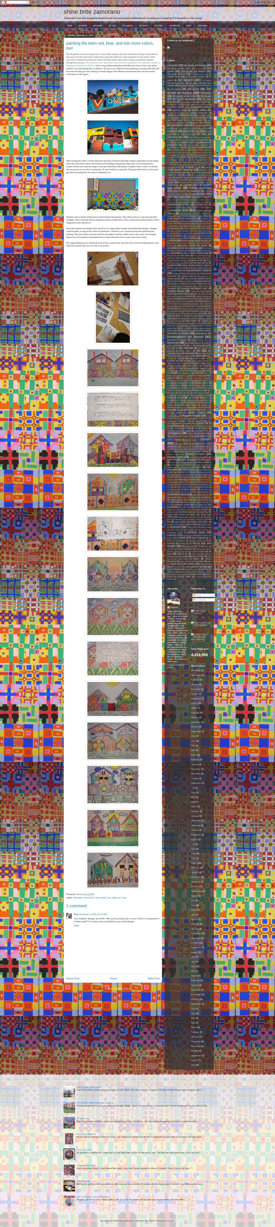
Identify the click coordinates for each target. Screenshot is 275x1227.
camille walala (182, 165)
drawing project (188, 241)
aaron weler (204, 104)
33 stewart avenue (198, 74)
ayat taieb (180, 147)
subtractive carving (174, 524)
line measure (203, 353)
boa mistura (101, 897)
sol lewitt (201, 507)
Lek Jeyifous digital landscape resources (95, 1103)
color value (178, 196)
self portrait (172, 497)
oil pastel (200, 423)
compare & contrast (201, 202)
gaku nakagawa (184, 268)
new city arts (175, 418)
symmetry (175, 526)
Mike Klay (179, 393)
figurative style (197, 260)
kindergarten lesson (176, 340)
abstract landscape (198, 113)
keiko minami (203, 326)
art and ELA (88, 897)
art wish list (174, 25)
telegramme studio (174, 532)
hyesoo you (203, 286)
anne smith (182, 128)
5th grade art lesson (184, 99)
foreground (172, 265)
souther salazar (185, 510)
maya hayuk (188, 380)
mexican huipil (193, 388)
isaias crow (172, 299)
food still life (202, 263)
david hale (205, 226)
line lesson (190, 353)
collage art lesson (200, 188)
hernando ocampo (191, 283)
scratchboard (172, 489)
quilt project (205, 459)
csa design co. (175, 221)
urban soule (196, 554)
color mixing (190, 194)
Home (113, 978)
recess (206, 465)
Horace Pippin (206, 283)
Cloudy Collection (187, 182)
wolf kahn (193, 572)
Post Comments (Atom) (119, 988)
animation (170, 128)
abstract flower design (176, 113)
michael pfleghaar (181, 390)
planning (205, 449)
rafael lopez (174, 465)
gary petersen (199, 268)
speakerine (184, 512)
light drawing (203, 348)
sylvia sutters (206, 524)
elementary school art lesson (192, 245)
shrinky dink (188, 502)
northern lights (191, 421)
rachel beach (175, 462)
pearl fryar (190, 444)
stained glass (183, 517)
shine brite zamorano (92, 11)
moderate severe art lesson (177, 400)
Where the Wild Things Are (177, 572)
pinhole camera (183, 449)
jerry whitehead (198, 309)
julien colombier (192, 318)
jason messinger (196, 301)
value (185, 556)
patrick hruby (191, 440)
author (184, 145)
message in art (180, 388)
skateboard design (181, 505)
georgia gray (195, 273)
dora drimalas (206, 238)
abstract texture (173, 115)
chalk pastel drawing (179, 169)
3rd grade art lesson (189, 90)
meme (199, 385)
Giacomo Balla (187, 276)
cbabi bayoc (175, 167)
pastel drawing (174, 440)
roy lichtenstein (188, 482)
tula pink (204, 551)
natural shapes (196, 412)
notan (201, 421)
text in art (171, 538)
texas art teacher (202, 535)
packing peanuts (193, 433)
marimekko (171, 371)
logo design (182, 358)
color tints (205, 194)
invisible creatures (202, 296)
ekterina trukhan (181, 243)
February (195, 680)
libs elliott (171, 348)
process (193, 457)
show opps (203, 25)
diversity (204, 236)
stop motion (180, 522)
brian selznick (193, 160)
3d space (185, 80)
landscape (173, 342)
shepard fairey (173, 502)
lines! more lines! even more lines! (92, 1197)
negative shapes (191, 415)
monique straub (173, 403)
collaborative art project (197, 185)
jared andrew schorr (177, 301)
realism (185, 465)
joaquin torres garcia (192, 313)
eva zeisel (198, 255)
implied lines (201, 288)
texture (182, 537)
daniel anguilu (185, 223)
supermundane (191, 524)
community (171, 202)
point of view (172, 451)
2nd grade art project (177, 74)
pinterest (195, 449)
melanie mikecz (201, 383)
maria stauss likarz (202, 368)
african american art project (195, 118)
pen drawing (204, 444)
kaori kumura (172, 323)
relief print (196, 467)
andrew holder (202, 125)
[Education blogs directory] (201, 639)
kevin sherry (206, 328)
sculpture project (188, 489)
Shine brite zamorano (175, 45)
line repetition (172, 356)
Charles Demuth (196, 173)
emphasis (179, 253)
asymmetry (185, 142)
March (194, 708)
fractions (184, 265)
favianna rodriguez (181, 260)
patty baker (179, 444)
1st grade (172, 65)
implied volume (183, 294)
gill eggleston (202, 276)
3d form (189, 77)
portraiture (203, 451)
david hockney (173, 228)
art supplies (127, 25)
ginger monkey (173, 278)
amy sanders (180, 123)
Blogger (170, 1221)
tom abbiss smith (180, 549)
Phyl (76, 914)
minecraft (190, 393)
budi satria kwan (185, 162)
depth (200, 231)
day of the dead (204, 228)
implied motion (175, 291)
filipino (209, 260)
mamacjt (179, 363)
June (193, 741)
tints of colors (188, 546)
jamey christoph (204, 299)
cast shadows (206, 165)
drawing (173, 240)
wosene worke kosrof (178, 574)
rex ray (184, 475)
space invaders (201, 509)
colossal (173, 200)
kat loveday (196, 323)
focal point (188, 263)
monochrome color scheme (195, 402)
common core (204, 200)
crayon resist (191, 218)
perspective (172, 446)
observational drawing (183, 423)
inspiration (197, 294)
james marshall (187, 299)
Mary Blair (195, 373)
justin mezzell (206, 318)
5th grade (78, 897)
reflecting (183, 467)
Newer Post (72, 978)
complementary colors (178, 204)
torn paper (181, 551)
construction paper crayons (177, 207)
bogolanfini (198, 155)
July (193, 736)
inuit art (170, 296)
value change (198, 556)
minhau (199, 393)
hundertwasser (186, 286)
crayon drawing (174, 218)
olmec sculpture (205, 426)
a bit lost (180, 104)
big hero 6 (189, 152)
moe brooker (195, 400)
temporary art (173, 535)
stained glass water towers (89, 1087)
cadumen (170, 165)
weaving (204, 569)
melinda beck (172, 385)
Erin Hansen (172, 255)
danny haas (198, 223)
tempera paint (196, 532)
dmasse (174, 607)
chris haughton (195, 175)
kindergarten (201, 333)
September (196, 675)
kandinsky (204, 321)
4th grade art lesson (183, 96)
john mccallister (192, 316)
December (196, 670)
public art (116, 897)
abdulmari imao (174, 107)
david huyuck (189, 228)
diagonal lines (181, 233)
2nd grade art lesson (193, 71)
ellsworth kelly (193, 250)
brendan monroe (177, 160)
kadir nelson (191, 321)
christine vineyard (183, 177)
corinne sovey (182, 216)
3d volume (176, 89)
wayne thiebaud (174, 569)
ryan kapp (201, 482)
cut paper (187, 221)
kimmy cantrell (205, 331)
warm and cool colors (182, 563)
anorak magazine (197, 128)
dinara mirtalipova (175, 236)
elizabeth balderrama (177, 250)
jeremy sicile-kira (184, 309)
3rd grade (193, 89)
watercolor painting (198, 566)
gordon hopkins (204, 278)
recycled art (171, 467)
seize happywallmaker (201, 495)
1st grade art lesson (195, 65)
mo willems (194, 398)
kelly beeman (172, 328)
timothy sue (184, 543)
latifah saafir (189, 343)
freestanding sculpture (201, 265)
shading (197, 497)
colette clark (203, 182)
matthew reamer (186, 378)
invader (188, 296)
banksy (173, 150)
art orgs (112, 25)
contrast (171, 213)
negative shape (173, 416)
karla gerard (184, 323)
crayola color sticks (199, 216)
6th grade (203, 102)
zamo (188, 25)
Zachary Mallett (184, 576)
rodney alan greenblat (186, 479)
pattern (206, 439)
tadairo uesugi (192, 527)
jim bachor (189, 311)
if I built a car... (83, 1118)
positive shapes (194, 454)
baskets (178, 152)
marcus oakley (192, 366)
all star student (195, 120)
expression (183, 258)
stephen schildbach (197, 519)
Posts (198, 595)
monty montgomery (176, 405)
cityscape (198, 177)
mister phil (182, 395)
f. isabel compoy (196, 258)
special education (200, 512)
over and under (201, 431)
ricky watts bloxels (197, 475)
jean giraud (195, 304)
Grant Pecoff (175, 281)
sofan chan (190, 507)
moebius (206, 400)
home (69, 25)
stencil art (196, 517)
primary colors (175, 457)
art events (97, 25)
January (194, 684)
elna (202, 250)
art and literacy (191, 131)
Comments (200, 600)
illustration (171, 288)
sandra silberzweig (197, 484)
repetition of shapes (186, 472)
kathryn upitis (175, 326)
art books (143, 25)
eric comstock (192, 253)
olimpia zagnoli (190, 426)
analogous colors (180, 125)
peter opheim (186, 447)
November (196, 689)
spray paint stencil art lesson (181, 514)
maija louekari (196, 361)
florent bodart (175, 263)
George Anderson (179, 273)
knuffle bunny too (200, 340)
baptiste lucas (183, 150)
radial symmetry (203, 462)
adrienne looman (173, 118)
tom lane (202, 549)
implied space (196, 291)
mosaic (193, 405)
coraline (170, 216)
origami (187, 431)
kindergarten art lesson (185, 336)
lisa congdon (196, 356)
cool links (158, 25)
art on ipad (183, 140)
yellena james (196, 574)
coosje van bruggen (200, 213)
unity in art (182, 554)
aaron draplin (192, 104)
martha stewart (183, 373)
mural (169, 410)
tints (194, 543)
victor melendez (186, 561)
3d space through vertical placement (195, 85)
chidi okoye (182, 175)
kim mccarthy (191, 331)
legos (180, 345)
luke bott (183, 361)
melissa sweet (187, 385)
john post (205, 316)
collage (177, 188)
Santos (179, 487)
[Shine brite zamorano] (168, 48)
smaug (180, 507)
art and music (184, 134)
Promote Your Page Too (176, 51)
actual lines (189, 115)
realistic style (195, 465)
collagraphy (195, 191)
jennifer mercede (195, 306)
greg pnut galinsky (203, 281)
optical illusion (201, 428)
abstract (187, 107)
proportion (203, 457)
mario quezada (184, 371)
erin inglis (185, 255)
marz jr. (206, 373)
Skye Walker (199, 505)
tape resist (175, 530)
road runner (182, 477)
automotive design (198, 145)
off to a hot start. (84, 1150)
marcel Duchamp (202, 363)
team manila (189, 530)
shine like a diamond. (86, 1134)
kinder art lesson (180, 333)
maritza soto (197, 371)
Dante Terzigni (178, 226)
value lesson (183, 559)
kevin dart (183, 328)
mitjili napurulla (195, 395)
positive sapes (173, 454)
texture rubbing (198, 538)
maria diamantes (185, 368)
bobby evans (185, 155)
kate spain (207, 323)
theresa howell (195, 541)
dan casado (206, 221)
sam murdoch (182, 484)
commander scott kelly (187, 200)
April (193, 750)
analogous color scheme (199, 122)
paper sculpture (201, 436)
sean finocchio (190, 492)
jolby (169, 318)
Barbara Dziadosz (198, 150)
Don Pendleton (190, 238)
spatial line (171, 512)
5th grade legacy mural (188, 102)
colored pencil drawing (201, 197)
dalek (196, 221)
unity (124, 897)
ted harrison (203, 530)
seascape (204, 492)
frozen (172, 268)
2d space (199, 69)
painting (207, 433)
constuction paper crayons (201, 207)
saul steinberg (190, 487)
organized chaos (173, 431)
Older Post (153, 978)
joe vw (181, 316)
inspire (206, 294)
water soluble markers (178, 567)
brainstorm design (204, 157)
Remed (201, 470)
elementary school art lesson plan (182, 248)
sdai (202, 489)
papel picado (175, 436)
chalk (206, 167)
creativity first (206, 218)
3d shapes (200, 77)
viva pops (199, 561)
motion (204, 405)
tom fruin (193, 549)
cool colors (184, 213)
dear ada (174, 231)
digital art (204, 233)
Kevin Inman (194, 328)
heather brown (175, 283)
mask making (172, 376)
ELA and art (196, 243)
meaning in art (183, 383)
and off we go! (83, 1181)
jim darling (201, 311)
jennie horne (181, 306)
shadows (207, 497)
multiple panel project (199, 407)
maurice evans (202, 378)
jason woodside (182, 304)
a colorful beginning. (86, 1165)
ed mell (201, 241)
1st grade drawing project (179, 68)
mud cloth (183, 407)
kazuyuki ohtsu (189, 326)
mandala (189, 363)
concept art (201, 205)
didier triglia (193, 233)
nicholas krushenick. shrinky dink (195, 418)
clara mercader (183, 180)
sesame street (186, 497)
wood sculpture (205, 572)
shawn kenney (202, 500)
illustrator (185, 288)
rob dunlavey (197, 477)
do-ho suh (177, 238)
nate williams (176, 413)
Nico (168, 421)
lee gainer (171, 345)
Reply (76, 925)
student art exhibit (199, 522)
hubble (173, 286)
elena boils (207, 248)
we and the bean (191, 569)
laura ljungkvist (202, 343)
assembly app (172, 142)
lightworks (170, 351)
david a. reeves (192, 226)
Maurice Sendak (173, 380)
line (109, 897)
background (206, 147)
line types (184, 356)
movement (171, 407)
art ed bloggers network (197, 137)
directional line (192, 236)
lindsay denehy (185, 351)
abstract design (180, 110)
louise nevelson (199, 358)
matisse (183, 376)
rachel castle (188, 462)
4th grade (205, 93)
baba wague (192, 147)
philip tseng (199, 446)
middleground (197, 390)
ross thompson (173, 482)
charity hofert (181, 172)
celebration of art (193, 167)
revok (176, 475)
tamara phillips (206, 527)
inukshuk (179, 296)
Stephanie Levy (181, 519)
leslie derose (191, 345)
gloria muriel (189, 279)
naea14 (180, 410)
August (194, 703)
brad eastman (188, 157)
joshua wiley (179, 318)
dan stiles (173, 223)
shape (190, 500)
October (194, 694)
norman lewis (178, 421)
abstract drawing (199, 110)
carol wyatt (194, 165)
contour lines (202, 211)
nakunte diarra (205, 410)
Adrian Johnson (203, 115)
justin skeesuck (176, 321)
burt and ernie (202, 162)
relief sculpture (188, 470)
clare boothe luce (198, 180)
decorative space (187, 231)
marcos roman (174, 366)
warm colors (206, 564)
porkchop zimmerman (188, 451)
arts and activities (200, 140)
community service (184, 202)
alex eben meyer (175, 120)
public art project (189, 459)
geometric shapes (201, 270)
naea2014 (191, 410)
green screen (187, 281)
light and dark (186, 348)
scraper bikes (204, 487)
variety (196, 559)
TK (199, 546)
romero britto (204, 480)
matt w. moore (196, 375)
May (193, 745)
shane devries (177, 500)
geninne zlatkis (180, 270)
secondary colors (177, 494)
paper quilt (187, 436)
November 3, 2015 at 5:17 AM (93, 914)
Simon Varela (201, 502)
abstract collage (202, 107)
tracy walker (192, 551)
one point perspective (180, 428)
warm (209, 561)
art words (82, 25)
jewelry (179, 311)
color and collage (174, 194)
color (206, 191)
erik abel (204, 253)
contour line (179, 210)
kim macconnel (176, 331)
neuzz (209, 416)
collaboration (173, 185)
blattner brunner (202, 152)
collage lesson (179, 191)
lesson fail (203, 345)
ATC (195, 142)
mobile (205, 398)
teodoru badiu (187, 535)
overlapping (174, 433)
